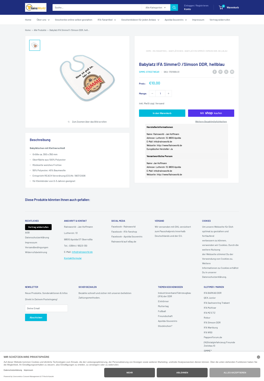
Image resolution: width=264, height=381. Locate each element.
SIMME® (208, 350)
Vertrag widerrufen (220, 19)
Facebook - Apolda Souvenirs (126, 236)
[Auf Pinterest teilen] (220, 71)
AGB (27, 232)
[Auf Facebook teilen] (215, 71)
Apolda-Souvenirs (167, 320)
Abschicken (36, 317)
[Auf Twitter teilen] (226, 71)
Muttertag (163, 306)
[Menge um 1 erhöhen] (168, 93)
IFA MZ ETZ (209, 312)
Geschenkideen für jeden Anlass (138, 19)
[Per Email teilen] (232, 71)
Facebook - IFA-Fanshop (124, 231)
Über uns (41, 19)
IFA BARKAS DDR (213, 292)
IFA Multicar (210, 307)
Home (28, 19)
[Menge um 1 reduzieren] (152, 93)
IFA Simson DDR (212, 322)
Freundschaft (165, 316)
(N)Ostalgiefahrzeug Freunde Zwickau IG (219, 344)
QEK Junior (210, 297)
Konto (187, 9)
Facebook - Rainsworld (123, 226)
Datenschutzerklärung (37, 237)
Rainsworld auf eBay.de (123, 241)
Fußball (162, 311)
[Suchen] (174, 7)
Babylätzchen (176, 51)
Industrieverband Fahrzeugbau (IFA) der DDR (174, 294)
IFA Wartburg (211, 327)
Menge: (143, 93)
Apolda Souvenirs (174, 19)
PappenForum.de (213, 337)
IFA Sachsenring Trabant (217, 302)
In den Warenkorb (162, 113)
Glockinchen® (165, 325)
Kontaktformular (73, 258)
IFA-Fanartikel (105, 19)
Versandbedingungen (36, 247)
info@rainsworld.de (163, 141)
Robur (207, 317)
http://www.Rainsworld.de (169, 145)
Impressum (198, 19)
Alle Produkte (40, 30)
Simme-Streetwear (149, 72)
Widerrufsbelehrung (36, 252)
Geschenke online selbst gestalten (73, 19)
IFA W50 (208, 332)
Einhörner (163, 301)
